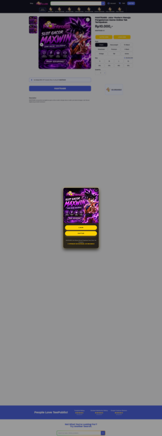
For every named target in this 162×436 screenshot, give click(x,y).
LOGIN (81, 227)
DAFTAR (81, 233)
